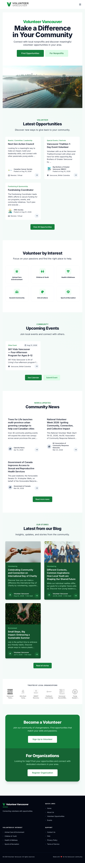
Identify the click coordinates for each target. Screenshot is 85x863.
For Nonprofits (57, 53)
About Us (50, 812)
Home (49, 808)
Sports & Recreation (12, 844)
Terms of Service (53, 844)
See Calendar (33, 377)
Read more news (42, 499)
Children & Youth (11, 836)
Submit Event (51, 377)
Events (49, 820)
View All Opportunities (42, 227)
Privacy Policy (52, 840)
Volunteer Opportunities (55, 816)
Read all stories (42, 665)
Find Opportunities (30, 53)
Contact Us (51, 832)
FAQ (48, 836)
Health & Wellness (11, 840)
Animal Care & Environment (14, 832)
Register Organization (42, 773)
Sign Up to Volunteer (42, 739)
